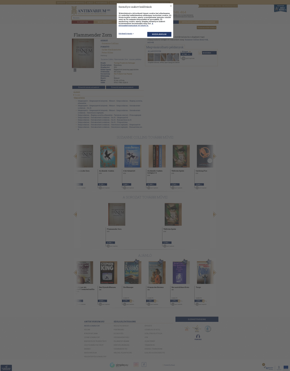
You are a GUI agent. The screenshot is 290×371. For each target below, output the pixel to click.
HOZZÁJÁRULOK (159, 34)
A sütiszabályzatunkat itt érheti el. (136, 24)
